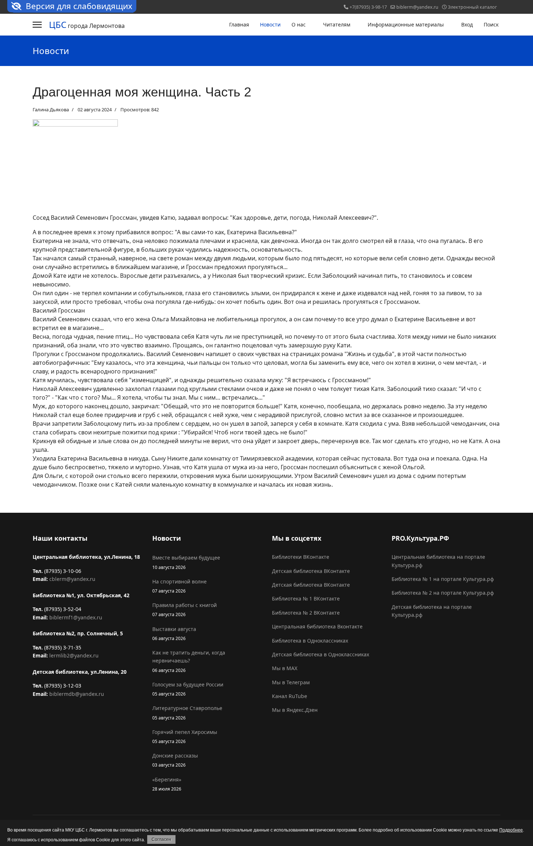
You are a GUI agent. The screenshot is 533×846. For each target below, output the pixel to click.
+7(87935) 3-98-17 (368, 7)
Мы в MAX (284, 668)
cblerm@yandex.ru (72, 578)
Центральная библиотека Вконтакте (317, 626)
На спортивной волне (179, 586)
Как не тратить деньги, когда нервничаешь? (188, 661)
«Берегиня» (166, 784)
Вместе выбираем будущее (186, 562)
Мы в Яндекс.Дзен (295, 709)
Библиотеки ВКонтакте (300, 556)
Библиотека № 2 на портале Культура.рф (443, 592)
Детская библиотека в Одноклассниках (320, 654)
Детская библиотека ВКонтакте (311, 571)
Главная (239, 24)
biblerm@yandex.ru (417, 7)
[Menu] (37, 25)
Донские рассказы (175, 760)
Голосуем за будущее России (187, 689)
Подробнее (511, 830)
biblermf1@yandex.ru (75, 617)
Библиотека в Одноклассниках (310, 640)
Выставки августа (174, 633)
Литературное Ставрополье (187, 712)
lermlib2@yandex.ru (74, 655)
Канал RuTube (289, 696)
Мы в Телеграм (291, 682)
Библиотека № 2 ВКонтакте (306, 612)
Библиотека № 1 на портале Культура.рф (443, 578)
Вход (467, 24)
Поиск (491, 24)
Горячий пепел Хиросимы (184, 736)
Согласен (161, 839)
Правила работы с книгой (184, 609)
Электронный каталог (472, 7)
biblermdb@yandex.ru (76, 693)
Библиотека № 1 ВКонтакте (306, 598)
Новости (270, 24)
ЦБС (57, 24)
